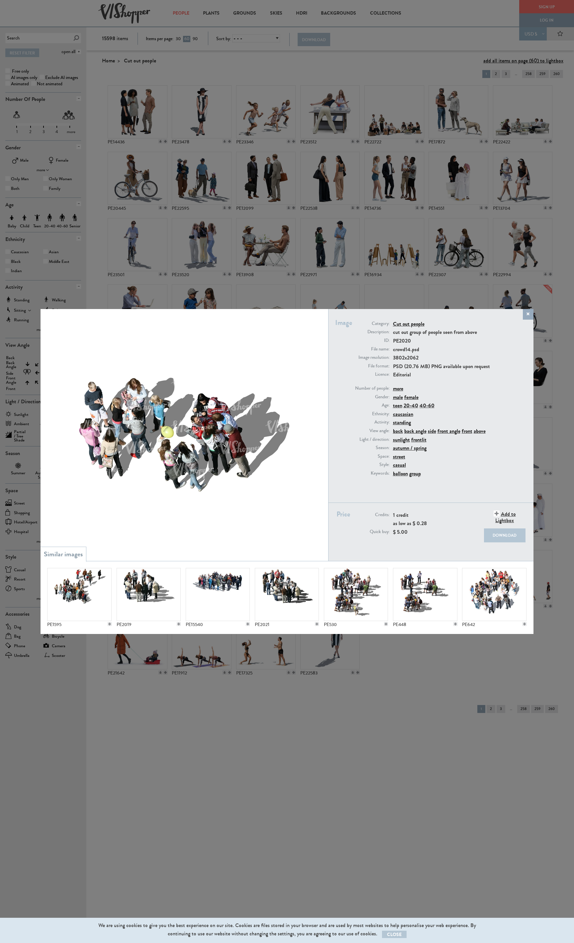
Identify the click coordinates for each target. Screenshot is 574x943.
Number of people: (372, 388)
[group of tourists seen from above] (494, 594)
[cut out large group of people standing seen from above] (218, 594)
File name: (380, 349)
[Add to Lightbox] (110, 624)
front (467, 431)
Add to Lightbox (505, 517)
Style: (384, 464)
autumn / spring (410, 448)
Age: (386, 405)
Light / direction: (374, 439)
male (398, 397)
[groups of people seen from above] (425, 594)
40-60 (427, 405)
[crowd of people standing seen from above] (356, 594)
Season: (383, 447)
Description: (378, 332)
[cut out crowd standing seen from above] (79, 594)
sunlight (401, 439)
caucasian (403, 414)
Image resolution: (374, 357)
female (411, 397)
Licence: (382, 374)
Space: (384, 456)
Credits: (382, 514)
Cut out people (409, 324)
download (505, 535)
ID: (387, 340)
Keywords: (380, 473)
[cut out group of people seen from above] (287, 594)
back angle (415, 431)
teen (397, 405)
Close (394, 934)
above (480, 431)
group (415, 473)
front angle (448, 431)
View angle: (379, 431)
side (432, 431)
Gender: (382, 397)
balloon (400, 473)
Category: (381, 323)
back (398, 431)
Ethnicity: (381, 414)
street (399, 456)
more (398, 388)
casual (399, 465)
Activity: (382, 422)
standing (402, 422)
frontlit (419, 439)
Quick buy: (380, 531)
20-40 (411, 405)
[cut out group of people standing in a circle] (149, 594)
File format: (379, 366)
